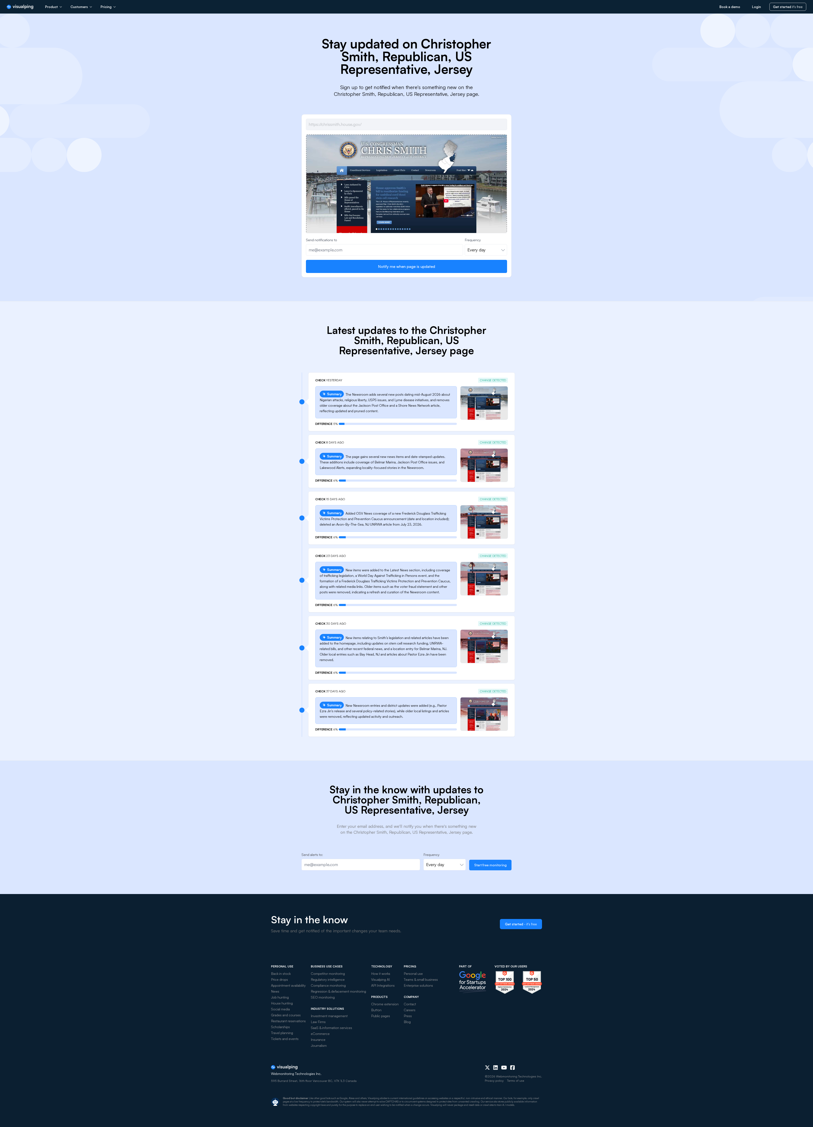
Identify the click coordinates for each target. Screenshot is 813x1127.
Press (408, 1016)
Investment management (329, 1016)
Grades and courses (286, 1015)
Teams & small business (421, 979)
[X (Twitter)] (487, 1067)
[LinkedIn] (495, 1067)
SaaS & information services (331, 1028)
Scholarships (280, 1027)
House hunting (282, 1003)
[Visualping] (20, 7)
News (275, 991)
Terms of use (515, 1080)
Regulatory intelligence (328, 979)
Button (376, 1010)
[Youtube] (504, 1067)
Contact (410, 1004)
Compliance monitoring (328, 985)
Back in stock (281, 973)
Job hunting (280, 997)
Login (756, 7)
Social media (280, 1009)
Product (51, 7)
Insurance (318, 1039)
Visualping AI (380, 979)
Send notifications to (321, 240)
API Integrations (383, 985)
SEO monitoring (323, 997)
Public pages (380, 1016)
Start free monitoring (490, 865)
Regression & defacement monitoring (338, 991)
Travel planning (282, 1033)
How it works (380, 973)
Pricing (106, 7)
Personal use (413, 973)
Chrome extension (385, 1004)
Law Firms (318, 1022)
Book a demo (729, 7)
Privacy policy (494, 1080)
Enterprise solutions (418, 985)
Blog (407, 1022)
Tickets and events (285, 1039)
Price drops (279, 979)
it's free (788, 7)
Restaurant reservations (288, 1021)
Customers (79, 7)
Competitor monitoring (328, 973)
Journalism (319, 1045)
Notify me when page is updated (406, 266)
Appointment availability (288, 985)
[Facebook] (512, 1067)
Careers (409, 1010)
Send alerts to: (312, 855)
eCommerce (320, 1034)
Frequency (473, 240)
